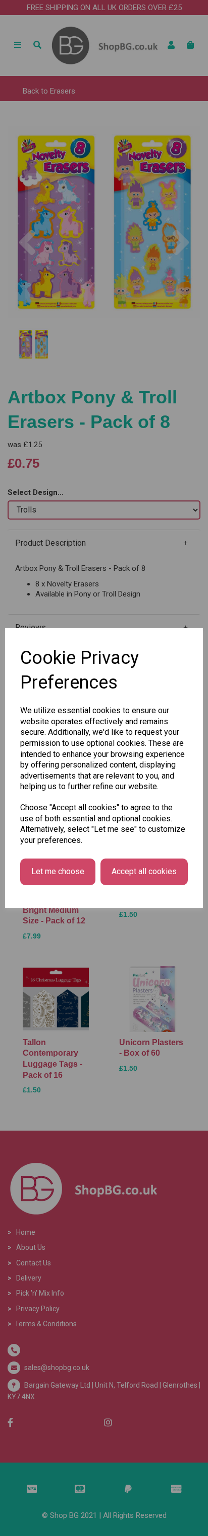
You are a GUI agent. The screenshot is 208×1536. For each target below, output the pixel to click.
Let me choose (57, 871)
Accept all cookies (144, 871)
